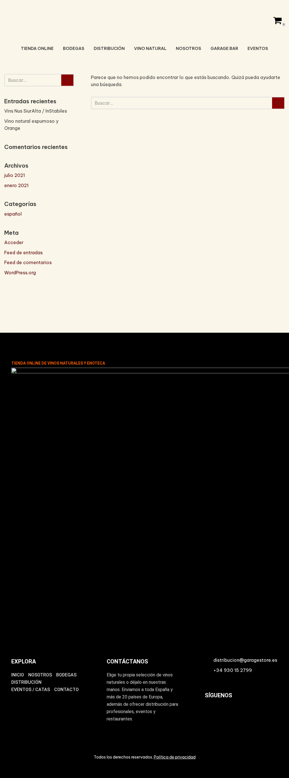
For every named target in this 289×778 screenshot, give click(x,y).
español (13, 214)
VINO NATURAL (150, 48)
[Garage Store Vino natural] (144, 19)
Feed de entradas (23, 252)
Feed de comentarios (28, 262)
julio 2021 (14, 175)
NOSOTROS (188, 48)
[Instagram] (212, 715)
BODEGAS (73, 48)
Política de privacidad (175, 757)
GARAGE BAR (224, 48)
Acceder (13, 242)
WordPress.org (20, 272)
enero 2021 (16, 185)
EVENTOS (258, 48)
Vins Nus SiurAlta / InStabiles (35, 111)
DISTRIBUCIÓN (109, 48)
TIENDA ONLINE (37, 48)
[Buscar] (67, 80)
